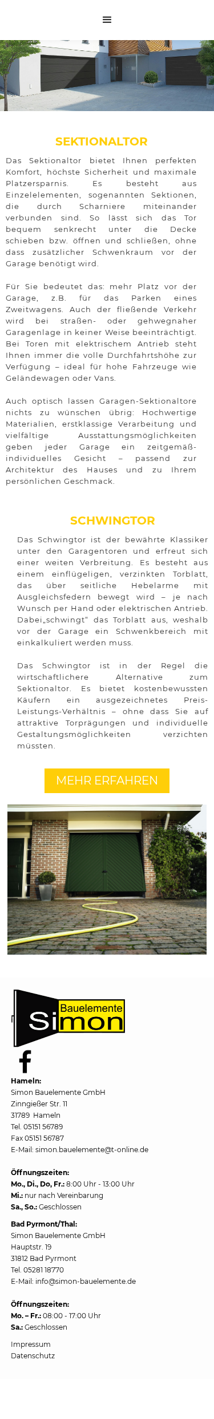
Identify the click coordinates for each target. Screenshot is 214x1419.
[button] (107, 20)
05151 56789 (43, 1126)
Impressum (31, 1344)
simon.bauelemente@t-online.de (91, 1149)
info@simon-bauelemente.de (85, 1281)
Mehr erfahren (107, 780)
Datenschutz (33, 1355)
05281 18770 (43, 1270)
